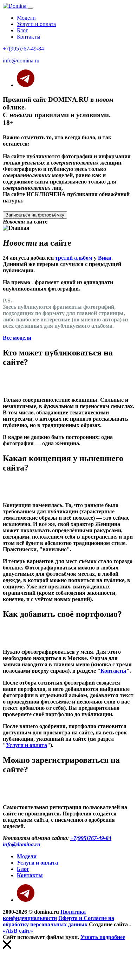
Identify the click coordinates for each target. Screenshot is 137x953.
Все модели (17, 338)
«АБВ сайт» (18, 931)
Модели (26, 18)
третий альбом (73, 258)
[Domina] (15, 6)
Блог (22, 30)
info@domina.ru (21, 61)
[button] (68, 369)
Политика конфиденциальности (44, 915)
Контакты (28, 37)
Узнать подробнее (102, 937)
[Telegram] (25, 85)
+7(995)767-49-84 (23, 49)
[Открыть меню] (30, 8)
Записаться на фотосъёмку (35, 215)
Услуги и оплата (36, 24)
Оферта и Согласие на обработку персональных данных (58, 921)
